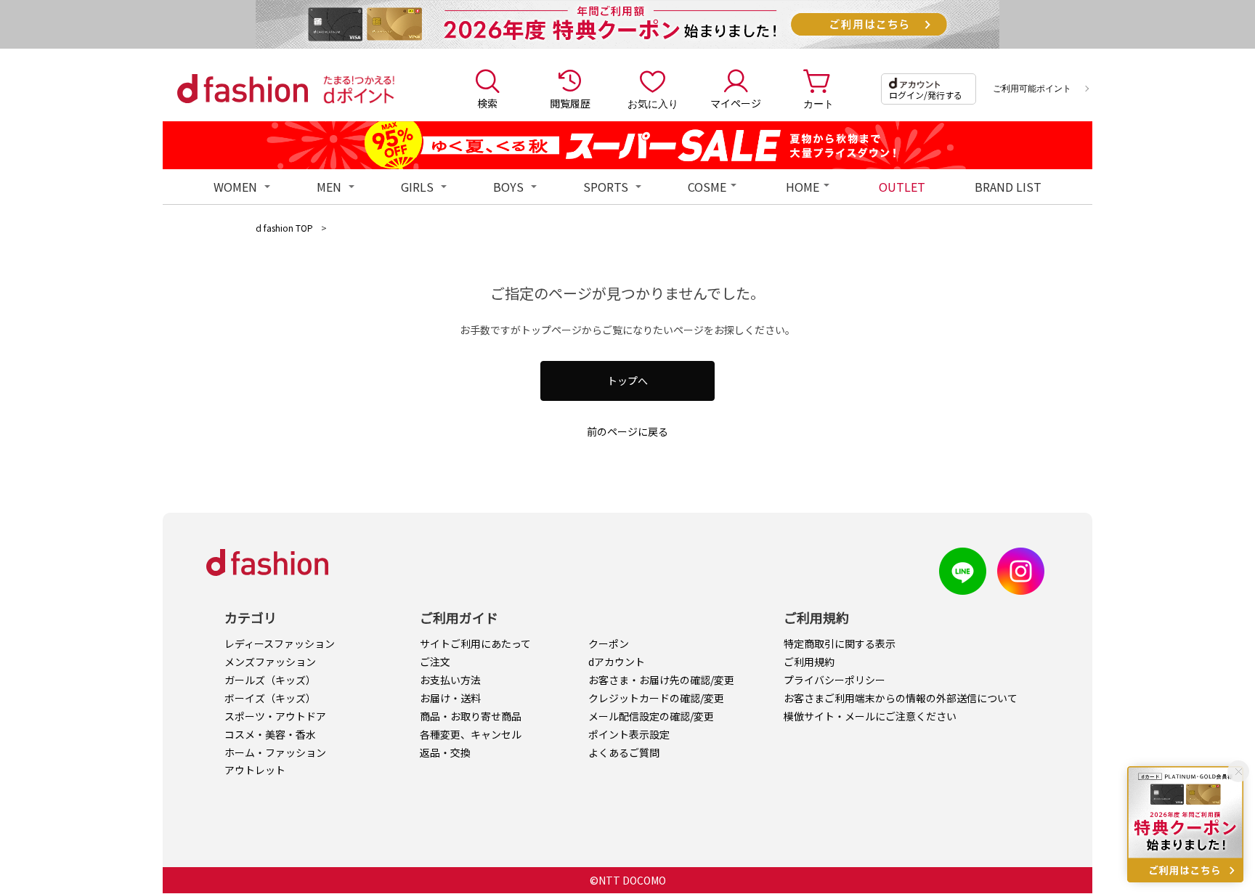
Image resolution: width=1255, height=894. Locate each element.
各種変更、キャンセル (470, 734)
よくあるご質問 (623, 752)
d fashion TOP (284, 228)
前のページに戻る (627, 431)
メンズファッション (270, 661)
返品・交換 (445, 752)
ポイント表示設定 (629, 734)
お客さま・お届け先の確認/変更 (661, 679)
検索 (487, 103)
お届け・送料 (450, 698)
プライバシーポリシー (834, 679)
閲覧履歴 (570, 103)
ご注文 (435, 661)
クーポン (608, 643)
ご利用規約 (809, 661)
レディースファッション (279, 643)
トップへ (627, 380)
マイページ (735, 103)
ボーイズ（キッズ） (270, 698)
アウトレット (254, 770)
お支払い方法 (450, 679)
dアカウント (616, 661)
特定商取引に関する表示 (839, 643)
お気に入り (653, 103)
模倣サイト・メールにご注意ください (870, 716)
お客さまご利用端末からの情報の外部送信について (901, 698)
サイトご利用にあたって (475, 643)
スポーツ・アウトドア (275, 716)
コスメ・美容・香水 (270, 734)
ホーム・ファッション (275, 752)
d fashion (242, 88)
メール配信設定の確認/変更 (651, 716)
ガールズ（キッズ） (270, 679)
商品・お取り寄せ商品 (470, 716)
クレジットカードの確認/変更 (656, 698)
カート (818, 103)
